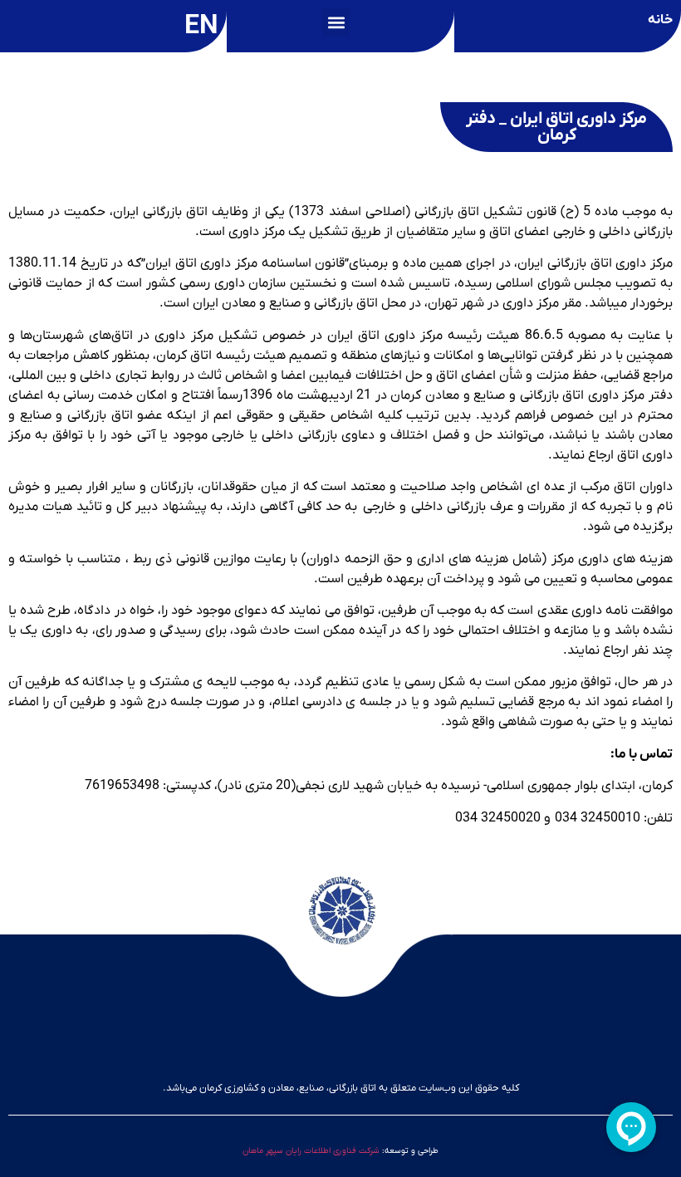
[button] (336, 22)
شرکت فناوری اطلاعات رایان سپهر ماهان (311, 1150)
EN (201, 26)
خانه (660, 20)
